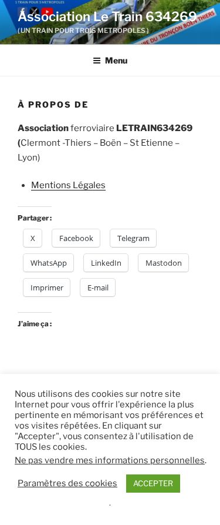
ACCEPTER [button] (153, 483)
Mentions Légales (68, 185)
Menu (116, 60)
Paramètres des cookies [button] (67, 483)
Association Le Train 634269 (107, 16)
